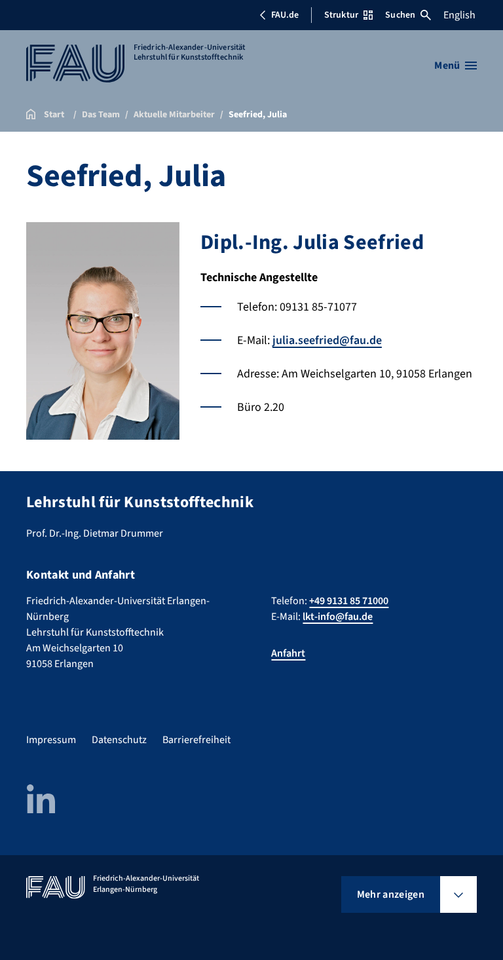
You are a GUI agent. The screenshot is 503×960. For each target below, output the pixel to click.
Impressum (51, 740)
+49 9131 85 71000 (348, 601)
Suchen (400, 15)
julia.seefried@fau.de (327, 340)
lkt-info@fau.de (338, 616)
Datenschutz (119, 740)
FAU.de (285, 15)
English (459, 15)
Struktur (341, 15)
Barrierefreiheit (196, 740)
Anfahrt (288, 653)
